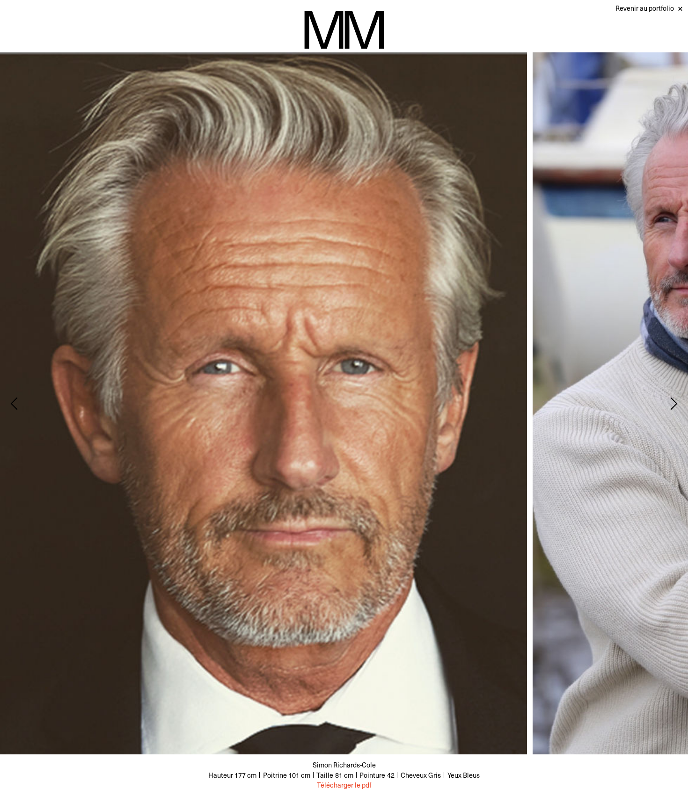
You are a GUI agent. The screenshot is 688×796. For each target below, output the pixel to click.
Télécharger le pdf (344, 785)
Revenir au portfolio (644, 8)
